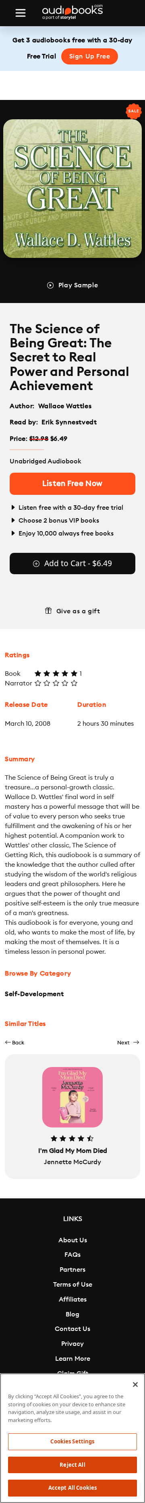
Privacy (72, 1344)
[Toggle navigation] (20, 13)
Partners (72, 1269)
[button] (14, 1043)
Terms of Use (72, 1284)
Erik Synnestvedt (69, 422)
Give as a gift (78, 611)
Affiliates (73, 1299)
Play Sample (78, 285)
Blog (72, 1314)
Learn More (72, 1359)
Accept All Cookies (72, 1487)
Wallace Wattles (64, 406)
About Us (72, 1240)
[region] (72, 1438)
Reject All (72, 1464)
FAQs (72, 1255)
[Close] (135, 1384)
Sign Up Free (89, 56)
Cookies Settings (72, 1441)
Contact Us (72, 1329)
